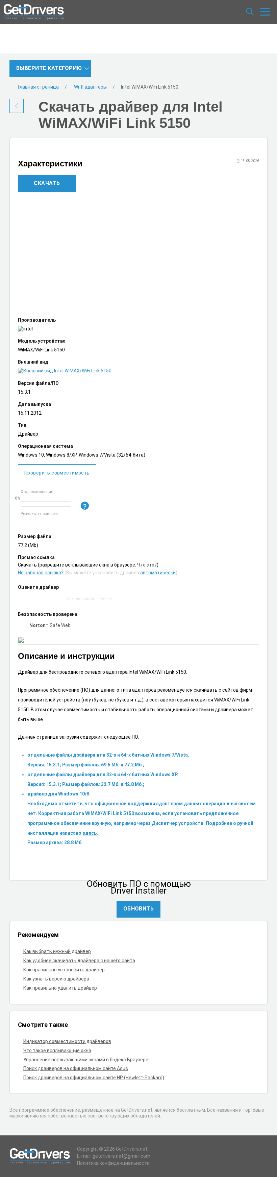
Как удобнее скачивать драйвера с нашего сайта (79, 960)
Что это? (147, 565)
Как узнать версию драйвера (56, 979)
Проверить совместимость (57, 473)
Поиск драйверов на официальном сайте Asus (75, 1068)
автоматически (158, 572)
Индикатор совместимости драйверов (67, 1041)
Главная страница (38, 87)
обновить (138, 908)
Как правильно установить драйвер (64, 969)
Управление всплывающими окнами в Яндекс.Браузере (85, 1059)
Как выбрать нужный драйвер (57, 951)
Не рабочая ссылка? (41, 572)
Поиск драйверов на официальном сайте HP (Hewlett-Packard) (93, 1077)
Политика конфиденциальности (113, 1163)
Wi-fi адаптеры (90, 87)
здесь (89, 833)
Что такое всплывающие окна (57, 1050)
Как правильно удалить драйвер (60, 988)
